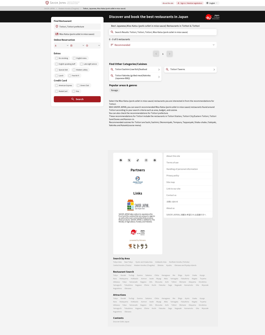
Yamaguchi (117, 285)
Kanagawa (166, 275)
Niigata (194, 278)
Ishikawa (116, 282)
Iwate (151, 278)
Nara (115, 278)
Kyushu (169, 265)
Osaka (194, 275)
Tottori (174, 282)
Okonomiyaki (166, 122)
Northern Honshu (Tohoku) (179, 262)
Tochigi (131, 275)
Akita (166, 278)
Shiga (180, 275)
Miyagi (158, 278)
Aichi (167, 282)
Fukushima (185, 278)
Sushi (147, 122)
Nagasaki (178, 285)
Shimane (182, 282)
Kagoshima (117, 288)
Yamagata (174, 278)
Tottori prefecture (159, 113)
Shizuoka (158, 282)
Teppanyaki (188, 122)
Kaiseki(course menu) (131, 125)
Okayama (192, 282)
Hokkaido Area (160, 262)
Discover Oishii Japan (121, 321)
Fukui (125, 282)
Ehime (146, 285)
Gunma (140, 275)
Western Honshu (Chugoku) (69, 8)
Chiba (156, 275)
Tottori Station (175, 116)
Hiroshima (202, 282)
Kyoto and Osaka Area (144, 262)
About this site (168, 3)
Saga (170, 285)
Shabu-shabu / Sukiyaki (205, 122)
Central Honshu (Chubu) (122, 265)
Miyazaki (205, 285)
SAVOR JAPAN (49, 8)
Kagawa (138, 285)
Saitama (148, 275)
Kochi (154, 285)
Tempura (177, 122)
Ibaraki (123, 275)
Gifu (150, 282)
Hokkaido (134, 278)
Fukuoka (162, 285)
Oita (197, 285)
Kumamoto (188, 285)
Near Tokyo (128, 262)
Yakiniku (113, 125)
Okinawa (127, 288)
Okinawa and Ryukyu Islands (185, 265)
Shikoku (160, 265)
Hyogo (202, 275)
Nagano (143, 282)
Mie (174, 275)
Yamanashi (133, 282)
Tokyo (115, 275)
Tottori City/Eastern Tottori (196, 116)
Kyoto (187, 275)
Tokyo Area (117, 262)
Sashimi (155, 122)
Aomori (144, 278)
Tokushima (128, 285)
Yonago (114, 90)
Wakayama (124, 278)
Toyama (203, 278)
